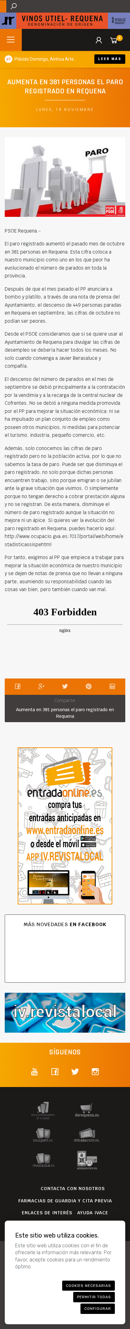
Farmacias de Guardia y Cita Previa (65, 1201)
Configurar (97, 1308)
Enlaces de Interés (47, 1213)
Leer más (109, 59)
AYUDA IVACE (92, 1213)
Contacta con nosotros (73, 1188)
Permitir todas (94, 1297)
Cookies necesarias (88, 1285)
